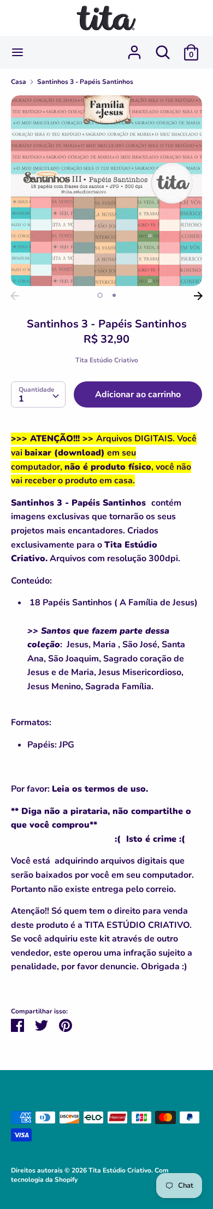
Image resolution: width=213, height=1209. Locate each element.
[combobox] (38, 394)
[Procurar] (163, 48)
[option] (106, 190)
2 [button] (114, 295)
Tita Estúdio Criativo (106, 360)
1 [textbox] (21, 399)
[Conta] (134, 48)
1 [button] (100, 295)
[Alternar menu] (17, 52)
